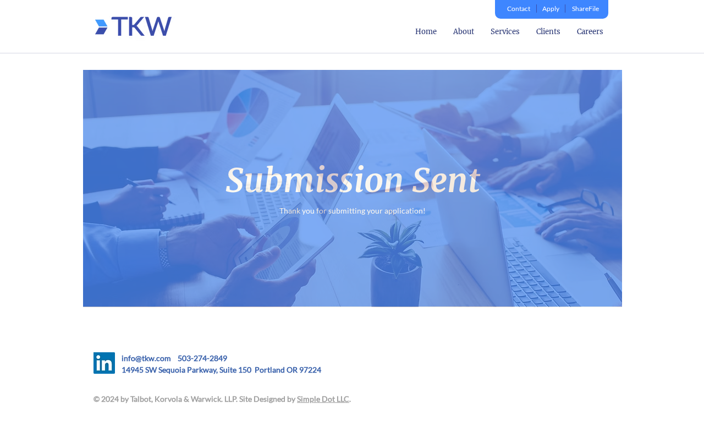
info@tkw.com (150, 358)
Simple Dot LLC (323, 398)
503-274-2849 (202, 358)
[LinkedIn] (104, 363)
